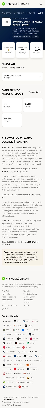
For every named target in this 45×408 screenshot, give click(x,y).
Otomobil (8, 321)
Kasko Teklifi (7, 300)
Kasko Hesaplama (9, 297)
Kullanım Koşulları (9, 305)
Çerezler (5, 308)
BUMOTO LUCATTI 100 (11, 171)
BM (29, 242)
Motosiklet (33, 352)
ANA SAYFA (6, 13)
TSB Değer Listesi (30, 294)
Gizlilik (26, 305)
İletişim (27, 302)
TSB (8, 405)
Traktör (18, 373)
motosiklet (27, 147)
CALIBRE (35, 242)
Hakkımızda (28, 300)
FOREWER (6, 244)
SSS (3, 302)
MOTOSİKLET (19, 13)
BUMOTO (31, 13)
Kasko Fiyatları (29, 297)
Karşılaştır (6, 294)
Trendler (27, 291)
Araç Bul (5, 291)
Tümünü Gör (34, 92)
